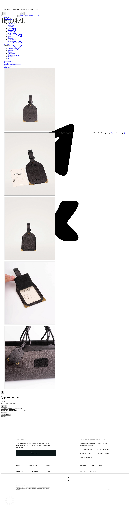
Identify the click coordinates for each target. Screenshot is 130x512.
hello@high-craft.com (103, 449)
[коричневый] (3, 405)
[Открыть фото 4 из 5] (29, 293)
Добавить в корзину (6, 408)
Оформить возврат (103, 453)
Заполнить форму (85, 453)
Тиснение (3, 406)
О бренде (35, 471)
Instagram (93, 471)
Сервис (48, 465)
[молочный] (5, 405)
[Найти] (22, 13)
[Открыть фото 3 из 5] (29, 228)
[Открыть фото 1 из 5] (29, 99)
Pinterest (101, 465)
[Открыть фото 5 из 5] (29, 357)
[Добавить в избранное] (2, 392)
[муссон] (6, 405)
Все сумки (11, 25)
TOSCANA (35, 15)
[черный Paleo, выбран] (1, 405)
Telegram (82, 471)
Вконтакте (83, 465)
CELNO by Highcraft (25, 15)
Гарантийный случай (86, 457)
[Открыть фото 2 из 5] (29, 164)
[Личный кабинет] (116, 133)
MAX (92, 465)
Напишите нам (35, 453)
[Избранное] (120, 133)
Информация (33, 465)
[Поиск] (108, 133)
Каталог (18, 465)
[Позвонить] (112, 133)
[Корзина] (125, 133)
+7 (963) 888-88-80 (86, 449)
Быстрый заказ (18, 408)
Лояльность (19, 471)
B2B (49, 471)
